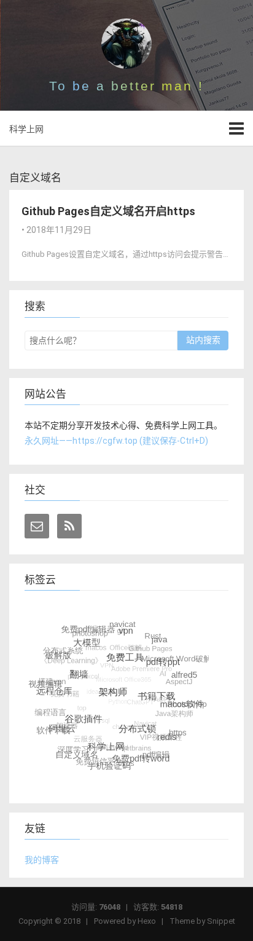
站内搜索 (203, 340)
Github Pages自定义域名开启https (108, 211)
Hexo (147, 921)
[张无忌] (126, 43)
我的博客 (42, 860)
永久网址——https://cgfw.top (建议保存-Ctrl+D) (116, 441)
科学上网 (26, 129)
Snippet (221, 921)
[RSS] (69, 526)
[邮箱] (37, 526)
